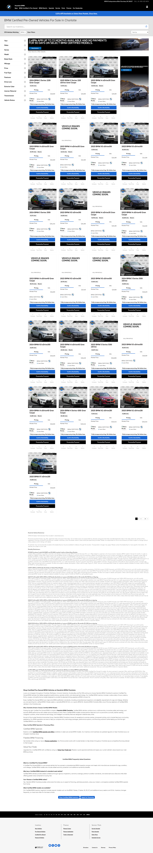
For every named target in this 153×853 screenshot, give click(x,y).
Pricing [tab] (36, 90)
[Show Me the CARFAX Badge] (32, 100)
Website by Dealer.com (43, 847)
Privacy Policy (112, 847)
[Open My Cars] (146, 7)
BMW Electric (43, 8)
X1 (62, 814)
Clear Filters (31, 32)
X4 (71, 814)
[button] (42, 86)
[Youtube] (56, 845)
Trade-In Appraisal (68, 834)
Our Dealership (77, 8)
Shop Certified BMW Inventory (69, 797)
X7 (81, 814)
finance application (51, 741)
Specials (51, 8)
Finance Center (67, 828)
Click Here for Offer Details (36, 52)
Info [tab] (49, 90)
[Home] (9, 7)
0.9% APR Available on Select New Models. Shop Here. (76, 13)
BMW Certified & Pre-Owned (28, 8)
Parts (63, 8)
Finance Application (68, 831)
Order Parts (95, 834)
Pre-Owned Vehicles (40, 831)
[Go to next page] (147, 519)
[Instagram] (59, 845)
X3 (68, 814)
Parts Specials (95, 831)
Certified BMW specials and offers (43, 732)
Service (57, 8)
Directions (85, 847)
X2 (65, 814)
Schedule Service (96, 837)
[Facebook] (50, 845)
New (16, 8)
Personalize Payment (42, 112)
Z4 (84, 814)
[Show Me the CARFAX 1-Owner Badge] (94, 100)
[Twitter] (53, 845)
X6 (78, 814)
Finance (68, 8)
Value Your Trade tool (64, 750)
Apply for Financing (87, 797)
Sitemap (103, 847)
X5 (75, 814)
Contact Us (94, 847)
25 (145, 518)
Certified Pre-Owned (40, 834)
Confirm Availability (42, 107)
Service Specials (96, 828)
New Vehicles (38, 828)
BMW (22, 32)
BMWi (88, 814)
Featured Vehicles (39, 837)
